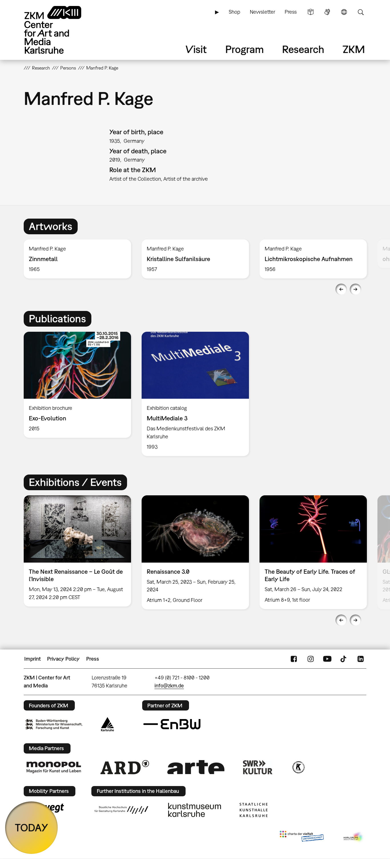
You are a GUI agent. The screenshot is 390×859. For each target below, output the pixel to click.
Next (355, 289)
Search (360, 12)
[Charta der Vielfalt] (301, 837)
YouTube (327, 659)
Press (291, 12)
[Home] (61, 29)
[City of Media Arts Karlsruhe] (353, 837)
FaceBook (293, 659)
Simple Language (310, 12)
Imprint (32, 659)
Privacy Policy (63, 659)
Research (303, 49)
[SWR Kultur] (258, 767)
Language (344, 12)
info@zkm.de (169, 686)
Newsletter (262, 12)
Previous (341, 289)
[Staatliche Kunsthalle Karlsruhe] (254, 810)
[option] (77, 258)
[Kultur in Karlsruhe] (298, 767)
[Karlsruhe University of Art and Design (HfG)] (121, 810)
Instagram (310, 659)
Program (244, 49)
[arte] (195, 767)
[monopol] (53, 766)
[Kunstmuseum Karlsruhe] (194, 810)
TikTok (344, 659)
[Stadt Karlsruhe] (107, 724)
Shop (234, 12)
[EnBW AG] (171, 724)
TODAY (31, 827)
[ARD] (124, 767)
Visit (196, 49)
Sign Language (327, 12)
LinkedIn (360, 659)
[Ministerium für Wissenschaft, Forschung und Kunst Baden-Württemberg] (53, 724)
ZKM (354, 49)
